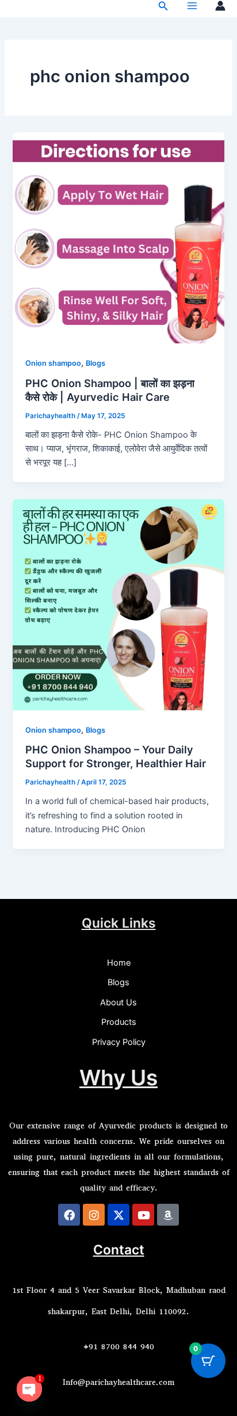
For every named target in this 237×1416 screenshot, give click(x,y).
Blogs (95, 363)
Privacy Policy (119, 1042)
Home (119, 963)
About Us (118, 1002)
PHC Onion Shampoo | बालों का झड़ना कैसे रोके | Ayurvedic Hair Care (109, 390)
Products (118, 1022)
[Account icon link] (220, 6)
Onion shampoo (53, 363)
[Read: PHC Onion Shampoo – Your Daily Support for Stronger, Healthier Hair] (118, 604)
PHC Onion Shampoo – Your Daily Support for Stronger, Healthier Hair (115, 756)
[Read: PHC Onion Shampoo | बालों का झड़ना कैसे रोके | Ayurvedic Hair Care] (118, 237)
